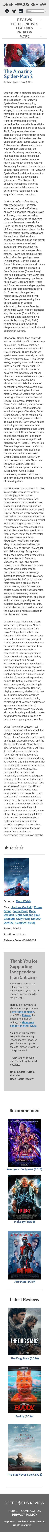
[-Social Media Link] (7, 11)
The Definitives (24, 24)
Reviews (24, 20)
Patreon (24, 32)
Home (12, 1511)
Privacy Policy (24, 1514)
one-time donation (23, 1011)
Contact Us (31, 1511)
